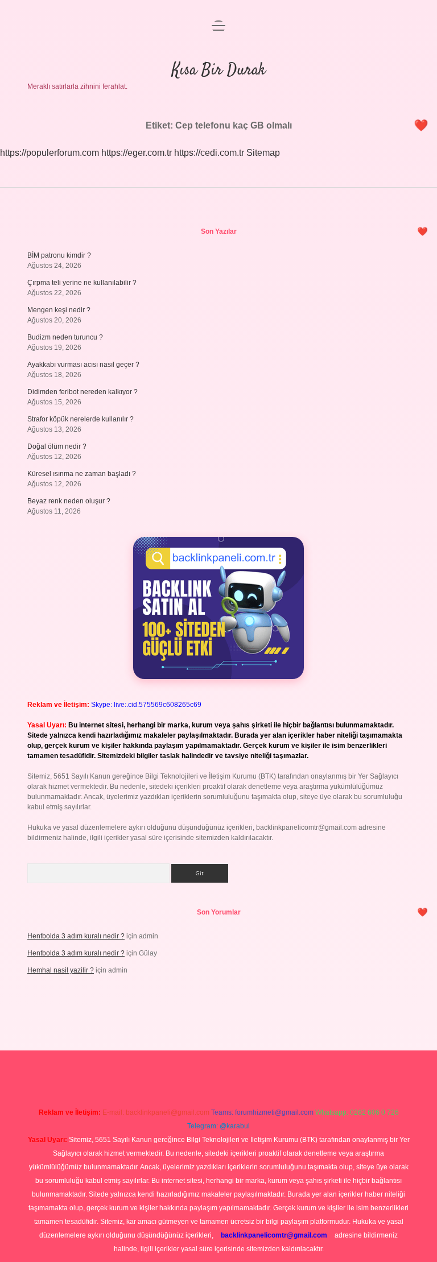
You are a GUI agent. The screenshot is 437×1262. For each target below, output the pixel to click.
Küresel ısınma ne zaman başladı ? (81, 474)
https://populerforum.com (49, 153)
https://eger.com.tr (136, 153)
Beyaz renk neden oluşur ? (68, 501)
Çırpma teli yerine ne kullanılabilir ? (82, 283)
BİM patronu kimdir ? (59, 255)
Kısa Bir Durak (219, 70)
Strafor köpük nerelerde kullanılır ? (80, 419)
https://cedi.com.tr (209, 153)
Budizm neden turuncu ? (65, 337)
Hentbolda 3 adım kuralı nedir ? (76, 936)
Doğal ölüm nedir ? (56, 446)
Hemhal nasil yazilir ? (60, 970)
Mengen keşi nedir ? (58, 310)
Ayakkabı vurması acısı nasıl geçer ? (83, 365)
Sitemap (263, 153)
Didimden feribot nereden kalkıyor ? (82, 392)
